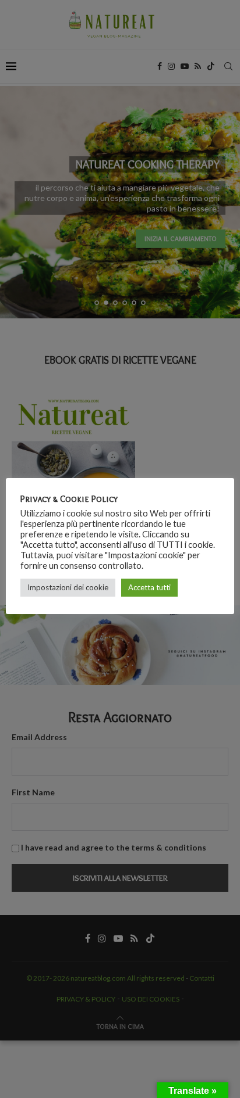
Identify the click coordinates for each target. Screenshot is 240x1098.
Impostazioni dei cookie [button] (67, 587)
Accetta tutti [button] (149, 587)
